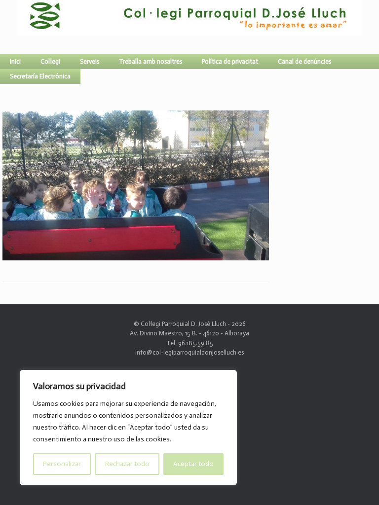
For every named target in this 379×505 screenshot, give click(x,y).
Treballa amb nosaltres (150, 61)
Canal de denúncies (304, 61)
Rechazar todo (127, 464)
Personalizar (62, 464)
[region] (128, 427)
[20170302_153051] (135, 256)
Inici (15, 61)
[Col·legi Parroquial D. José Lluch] (19, 27)
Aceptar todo (193, 464)
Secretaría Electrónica (40, 76)
